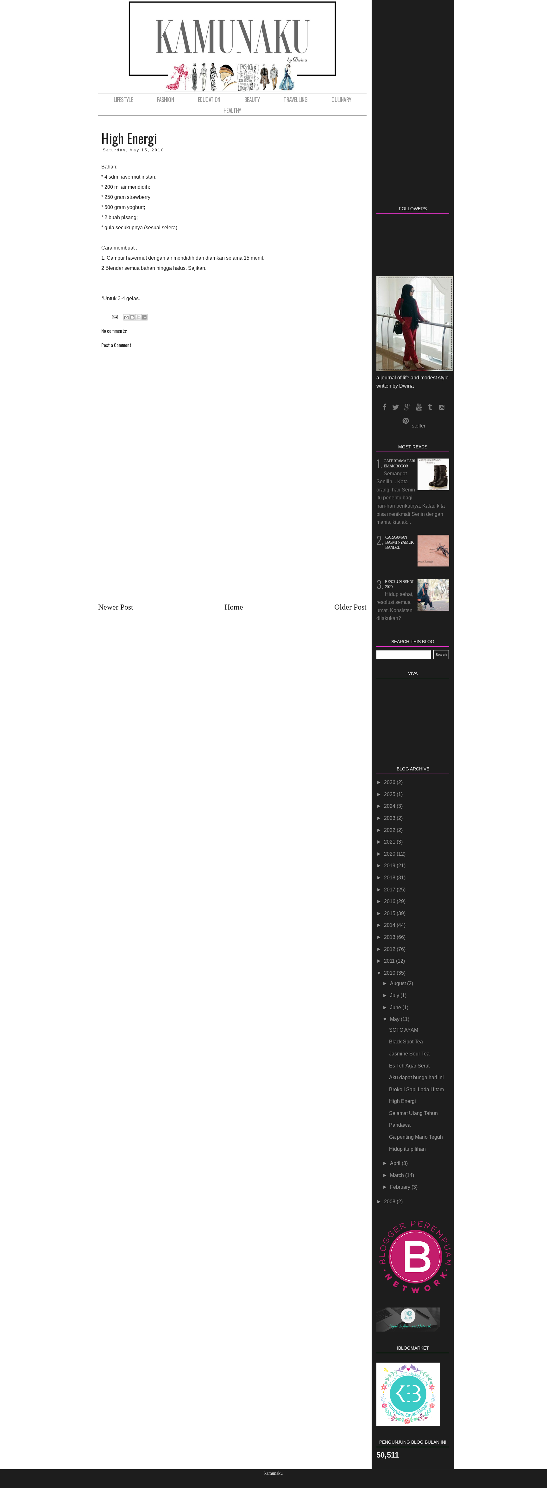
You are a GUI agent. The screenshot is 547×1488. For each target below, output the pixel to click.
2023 (390, 818)
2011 (390, 961)
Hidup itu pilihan (407, 1149)
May (395, 1019)
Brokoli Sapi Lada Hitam (416, 1089)
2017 (390, 889)
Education (209, 99)
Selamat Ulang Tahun (413, 1113)
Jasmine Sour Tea (409, 1053)
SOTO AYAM (403, 1030)
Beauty (252, 99)
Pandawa (400, 1125)
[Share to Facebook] (144, 317)
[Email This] (126, 317)
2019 (390, 865)
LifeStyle (123, 99)
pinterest (405, 421)
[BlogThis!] (132, 317)
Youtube (418, 407)
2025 (390, 794)
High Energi (402, 1101)
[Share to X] (138, 317)
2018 (390, 877)
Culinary (341, 99)
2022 (390, 830)
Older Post (350, 607)
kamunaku (273, 1473)
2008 (390, 1201)
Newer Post (115, 607)
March (397, 1175)
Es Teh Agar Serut (409, 1065)
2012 (390, 949)
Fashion (165, 99)
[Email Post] (114, 317)
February (401, 1187)
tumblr (430, 407)
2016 (390, 901)
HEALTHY (232, 110)
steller (418, 425)
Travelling (295, 99)
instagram (441, 407)
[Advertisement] (232, 540)
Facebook (384, 407)
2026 (390, 782)
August (398, 983)
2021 (390, 842)
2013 (390, 937)
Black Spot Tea (406, 1041)
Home (233, 607)
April (396, 1163)
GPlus (407, 407)
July (395, 995)
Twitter (396, 407)
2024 (390, 806)
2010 (390, 973)
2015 (390, 913)
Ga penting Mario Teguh (416, 1137)
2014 (390, 925)
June (396, 1007)
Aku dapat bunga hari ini (416, 1077)
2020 (390, 854)
